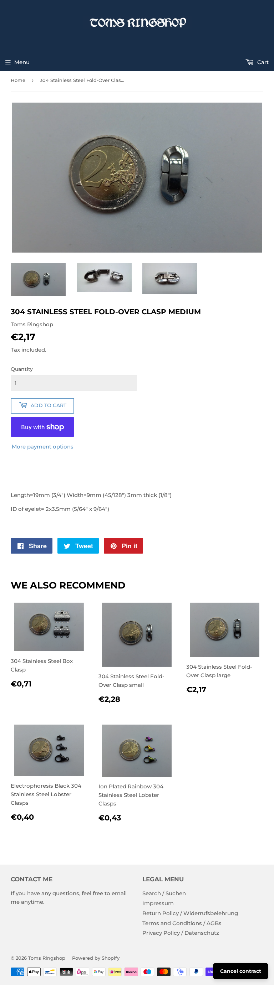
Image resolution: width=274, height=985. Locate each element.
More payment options (42, 446)
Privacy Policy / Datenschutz (180, 932)
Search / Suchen (164, 893)
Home (18, 80)
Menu (22, 62)
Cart (262, 62)
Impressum (158, 903)
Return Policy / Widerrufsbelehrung (190, 913)
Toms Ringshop (46, 958)
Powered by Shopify (96, 958)
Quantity (22, 369)
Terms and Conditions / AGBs (182, 923)
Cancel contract (240, 971)
